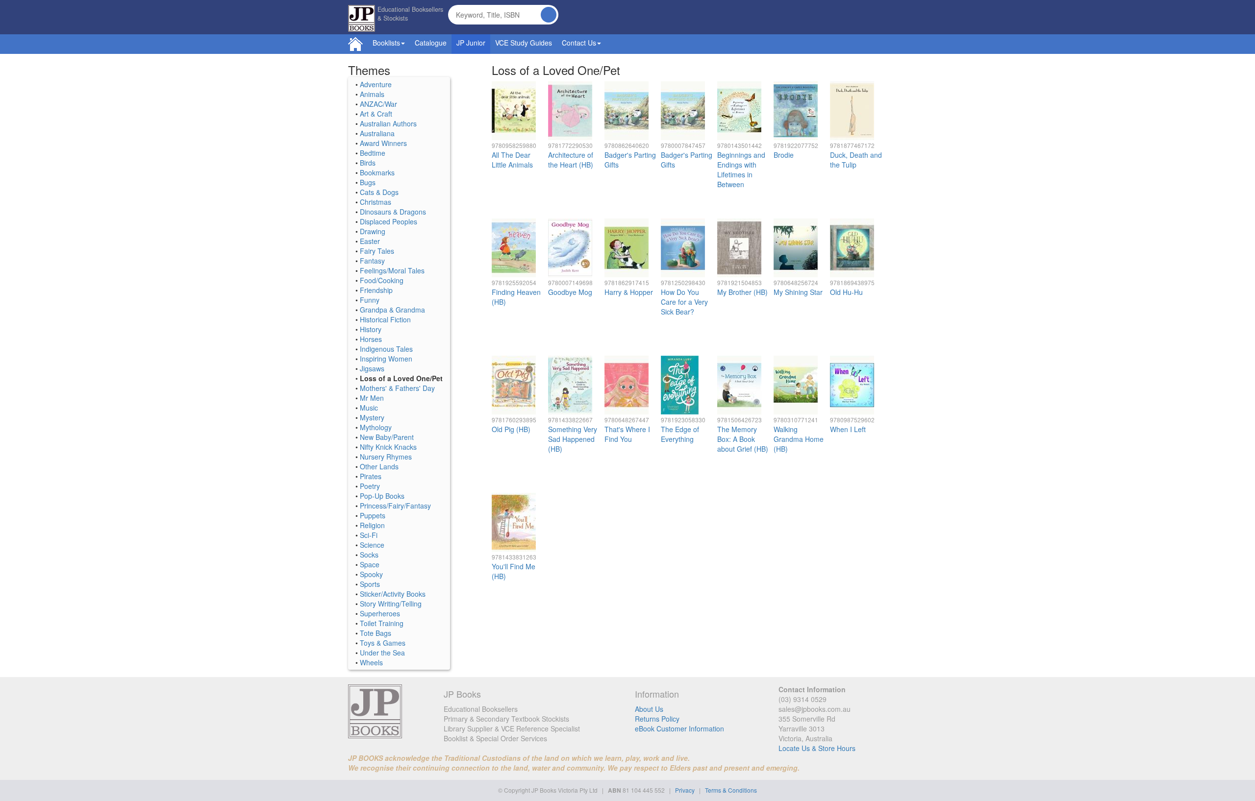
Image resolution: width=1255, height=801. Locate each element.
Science (372, 545)
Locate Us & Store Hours (816, 748)
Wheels (371, 662)
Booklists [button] (386, 43)
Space (369, 564)
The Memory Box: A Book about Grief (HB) (742, 439)
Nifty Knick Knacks (388, 447)
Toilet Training (381, 623)
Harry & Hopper (628, 292)
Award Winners (383, 143)
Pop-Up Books (382, 496)
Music (369, 408)
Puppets (372, 515)
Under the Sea (382, 652)
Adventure (376, 84)
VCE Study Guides (523, 43)
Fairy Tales (377, 251)
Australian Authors (388, 123)
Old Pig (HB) (511, 429)
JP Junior (470, 43)
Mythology (376, 427)
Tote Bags (375, 633)
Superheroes (380, 613)
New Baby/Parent (387, 437)
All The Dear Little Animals (512, 160)
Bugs (368, 182)
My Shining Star (798, 292)
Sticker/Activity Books (393, 594)
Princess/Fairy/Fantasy (395, 505)
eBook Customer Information (679, 728)
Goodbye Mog (570, 292)
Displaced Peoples (388, 221)
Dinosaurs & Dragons (393, 212)
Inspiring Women (386, 359)
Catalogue (431, 43)
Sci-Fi (368, 535)
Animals (372, 94)
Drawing (372, 231)
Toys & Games (382, 643)
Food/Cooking (381, 280)
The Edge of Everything (680, 434)
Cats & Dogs (379, 192)
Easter (370, 241)
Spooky (371, 574)
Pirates (370, 476)
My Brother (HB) (742, 292)
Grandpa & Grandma (392, 310)
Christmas (375, 202)
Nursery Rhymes (386, 456)
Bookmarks (377, 172)
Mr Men (372, 398)
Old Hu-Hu (846, 292)
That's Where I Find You (627, 434)
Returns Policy (657, 719)
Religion (372, 525)
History (370, 329)
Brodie (784, 155)
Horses (371, 339)
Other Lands (379, 466)
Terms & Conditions (731, 790)
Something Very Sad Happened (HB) (572, 439)
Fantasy (372, 261)
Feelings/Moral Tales (392, 270)
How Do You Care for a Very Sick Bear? (684, 301)
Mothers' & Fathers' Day (397, 388)
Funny (369, 300)
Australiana (377, 133)
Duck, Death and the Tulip (856, 160)
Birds (368, 163)
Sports (370, 584)
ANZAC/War (378, 104)
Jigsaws (372, 368)
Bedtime (372, 153)
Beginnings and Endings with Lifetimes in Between (741, 169)
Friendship (376, 290)
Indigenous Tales (386, 349)
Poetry (370, 486)
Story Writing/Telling (391, 603)
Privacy (685, 790)
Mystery (372, 417)
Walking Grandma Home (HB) (799, 439)
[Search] (548, 15)
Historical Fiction (385, 319)
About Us (649, 709)
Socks (369, 554)
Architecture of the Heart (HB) (570, 160)
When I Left (848, 429)
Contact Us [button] (579, 43)
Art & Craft (376, 114)
